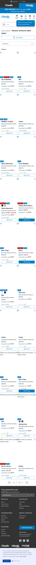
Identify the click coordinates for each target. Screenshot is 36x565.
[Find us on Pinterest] (28, 541)
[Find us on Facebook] (20, 541)
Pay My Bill (21, 517)
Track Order (22, 502)
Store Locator (4, 517)
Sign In (3, 502)
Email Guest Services (27, 527)
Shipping (21, 508)
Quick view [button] (11, 91)
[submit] (31, 495)
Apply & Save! (22, 515)
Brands (3, 519)
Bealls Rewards (5, 506)
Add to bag (29, 220)
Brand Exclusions (5, 521)
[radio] (2, 206)
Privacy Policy (23, 556)
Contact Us (4, 533)
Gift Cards (3, 515)
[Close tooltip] (33, 21)
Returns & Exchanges (24, 506)
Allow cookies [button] (6, 560)
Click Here (14, 11)
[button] (15, 561)
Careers (3, 531)
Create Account (5, 504)
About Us (3, 529)
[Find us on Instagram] (24, 541)
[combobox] (18, 44)
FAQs (20, 504)
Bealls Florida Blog (5, 535)
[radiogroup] (3, 206)
